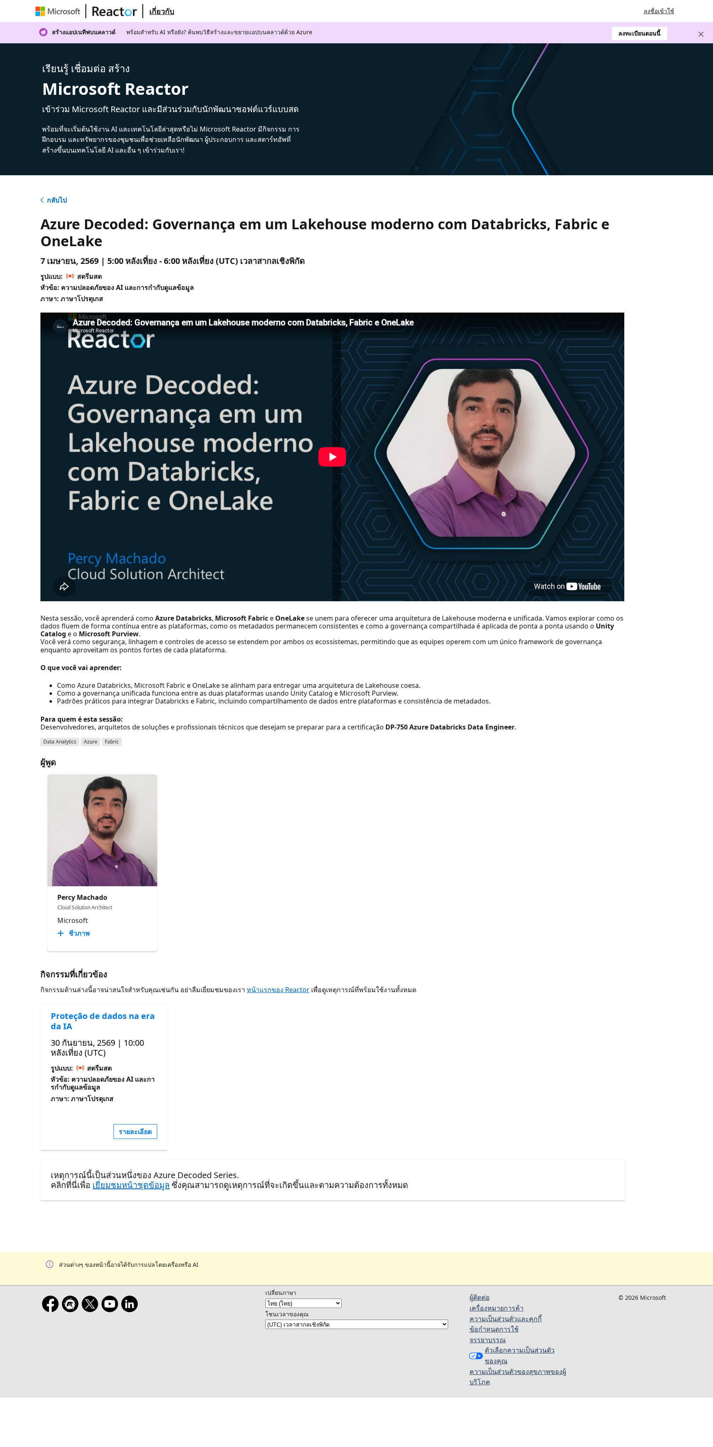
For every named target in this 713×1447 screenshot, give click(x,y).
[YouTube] (111, 1305)
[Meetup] (72, 1305)
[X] (92, 1305)
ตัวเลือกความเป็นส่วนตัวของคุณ (520, 1355)
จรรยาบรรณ (488, 1339)
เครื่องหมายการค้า (497, 1308)
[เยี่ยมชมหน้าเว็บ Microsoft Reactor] (114, 11)
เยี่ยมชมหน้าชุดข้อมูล (131, 1185)
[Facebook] (52, 1305)
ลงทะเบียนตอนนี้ (640, 33)
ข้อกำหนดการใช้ (494, 1329)
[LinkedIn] (131, 1305)
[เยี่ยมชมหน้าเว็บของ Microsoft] (59, 11)
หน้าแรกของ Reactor (278, 989)
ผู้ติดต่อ (480, 1297)
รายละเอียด (135, 1131)
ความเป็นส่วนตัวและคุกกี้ (506, 1318)
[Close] (701, 34)
